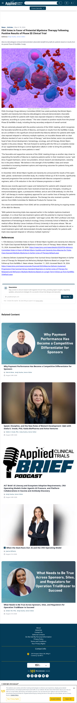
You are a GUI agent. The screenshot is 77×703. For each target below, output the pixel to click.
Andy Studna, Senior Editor (23, 372)
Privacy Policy (38, 639)
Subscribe (66, 297)
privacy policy (39, 301)
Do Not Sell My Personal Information (38, 637)
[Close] (74, 688)
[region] (38, 694)
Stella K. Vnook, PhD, (12, 432)
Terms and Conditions (38, 641)
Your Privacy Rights (38, 644)
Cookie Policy (14, 695)
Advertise (38, 630)
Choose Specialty (36, 8)
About (38, 628)
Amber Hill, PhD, (11, 611)
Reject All (68, 699)
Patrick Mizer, (10, 372)
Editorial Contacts (38, 635)
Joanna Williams (11, 551)
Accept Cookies (55, 699)
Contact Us (38, 632)
